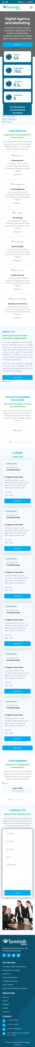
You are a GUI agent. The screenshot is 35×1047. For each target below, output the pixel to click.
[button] (5, 441)
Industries (5, 1004)
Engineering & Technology (11, 970)
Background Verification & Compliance (15, 988)
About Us (5, 997)
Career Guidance (8, 985)
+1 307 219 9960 (12, 1020)
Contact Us (17, 45)
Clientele (5, 1008)
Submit (17, 893)
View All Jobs (17, 748)
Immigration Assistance (10, 981)
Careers (5, 1001)
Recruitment (6, 974)
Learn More (17, 377)
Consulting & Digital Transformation (14, 967)
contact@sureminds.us (14, 1029)
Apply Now (17, 501)
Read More (17, 174)
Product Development (9, 977)
